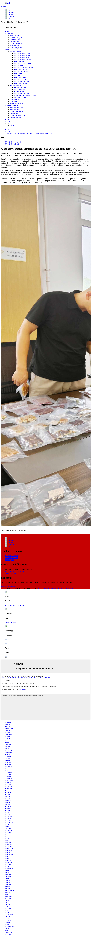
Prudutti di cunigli (20, 69)
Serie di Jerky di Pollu (22, 53)
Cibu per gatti (14, 101)
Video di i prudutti (16, 48)
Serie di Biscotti (19, 65)
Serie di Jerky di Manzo (22, 57)
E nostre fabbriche (11, 105)
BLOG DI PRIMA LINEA (47, 588)
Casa (7, 32)
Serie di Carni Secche (21, 79)
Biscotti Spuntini (20, 91)
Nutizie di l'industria (12, 144)
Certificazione (15, 40)
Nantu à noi (9, 34)
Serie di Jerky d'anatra (22, 55)
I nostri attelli (14, 113)
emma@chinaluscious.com (14, 571)
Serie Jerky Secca (20, 89)
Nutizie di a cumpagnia (13, 142)
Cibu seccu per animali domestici (25, 95)
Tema (12, 125)
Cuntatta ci (9, 119)
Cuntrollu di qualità (16, 38)
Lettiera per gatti (20, 87)
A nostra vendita (15, 46)
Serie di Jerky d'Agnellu (22, 59)
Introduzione (14, 36)
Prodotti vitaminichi (21, 61)
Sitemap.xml (9, 560)
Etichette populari (11, 558)
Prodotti (8, 50)
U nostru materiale (16, 111)
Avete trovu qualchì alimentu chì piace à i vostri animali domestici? (28, 133)
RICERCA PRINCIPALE (66, 588)
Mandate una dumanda (9, 586)
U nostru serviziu (16, 44)
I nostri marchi (15, 42)
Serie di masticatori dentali (23, 67)
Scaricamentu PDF (16, 103)
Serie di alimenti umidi (22, 81)
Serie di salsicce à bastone (23, 63)
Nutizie (7, 121)
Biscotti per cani (15, 51)
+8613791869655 (11, 573)
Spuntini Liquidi (20, 97)
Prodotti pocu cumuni (21, 83)
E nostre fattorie (15, 109)
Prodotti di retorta (20, 77)
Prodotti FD (18, 73)
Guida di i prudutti (11, 556)
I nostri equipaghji (16, 117)
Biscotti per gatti (15, 85)
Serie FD (17, 75)
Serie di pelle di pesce (21, 71)
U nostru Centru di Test (18, 115)
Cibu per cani (14, 99)
